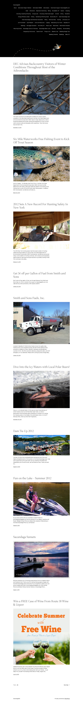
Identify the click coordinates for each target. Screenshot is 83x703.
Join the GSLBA (21, 22)
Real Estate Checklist (65, 25)
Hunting (59, 19)
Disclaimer (67, 13)
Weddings (61, 34)
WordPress (67, 698)
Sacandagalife (16, 4)
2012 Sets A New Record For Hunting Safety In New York (40, 205)
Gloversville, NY (54, 16)
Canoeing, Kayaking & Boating (23, 13)
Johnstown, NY (66, 19)
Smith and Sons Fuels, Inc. (29, 298)
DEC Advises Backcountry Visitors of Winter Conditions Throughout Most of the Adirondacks (39, 67)
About (15, 7)
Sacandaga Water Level (44, 28)
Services (54, 28)
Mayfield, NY (67, 22)
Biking (49, 10)
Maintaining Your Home (56, 22)
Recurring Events (18, 28)
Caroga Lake (35, 13)
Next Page (67, 684)
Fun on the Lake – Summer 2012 (32, 478)
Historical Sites (52, 19)
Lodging (48, 22)
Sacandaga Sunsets (24, 537)
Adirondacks (46, 7)
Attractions (32, 10)
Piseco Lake (49, 25)
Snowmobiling (66, 28)
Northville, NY (41, 25)
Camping (67, 10)
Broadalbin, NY (55, 10)
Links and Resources (39, 22)
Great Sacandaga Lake (64, 16)
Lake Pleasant (30, 22)
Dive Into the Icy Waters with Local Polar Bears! (41, 366)
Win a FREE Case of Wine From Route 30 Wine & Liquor (40, 602)
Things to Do (47, 31)
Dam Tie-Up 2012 (23, 431)
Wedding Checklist (53, 34)
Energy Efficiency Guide (24, 16)
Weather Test (55, 31)
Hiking (45, 19)
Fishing (32, 16)
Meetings (23, 25)
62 (17, 684)
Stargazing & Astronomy (29, 31)
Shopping (59, 28)
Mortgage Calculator (32, 25)
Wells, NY (67, 34)
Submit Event (39, 31)
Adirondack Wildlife (37, 7)
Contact (57, 13)
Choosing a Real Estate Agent (47, 13)
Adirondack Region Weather (24, 7)
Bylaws (62, 10)
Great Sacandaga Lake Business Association (32, 19)
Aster (27, 10)
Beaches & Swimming (41, 10)
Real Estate (55, 25)
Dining (61, 13)
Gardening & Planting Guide (42, 16)
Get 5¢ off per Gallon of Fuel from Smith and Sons (39, 275)
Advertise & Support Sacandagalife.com (60, 7)
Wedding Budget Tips (65, 31)
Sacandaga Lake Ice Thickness (30, 28)
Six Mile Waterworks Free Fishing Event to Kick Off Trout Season (41, 140)
